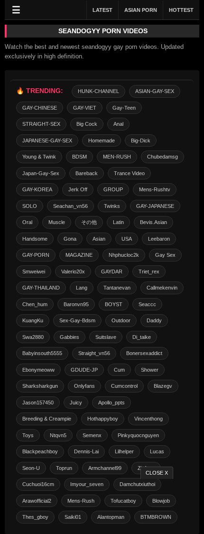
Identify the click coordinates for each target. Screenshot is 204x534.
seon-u (31, 468)
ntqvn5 (58, 435)
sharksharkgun (40, 386)
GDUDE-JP (84, 370)
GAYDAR (111, 271)
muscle (56, 222)
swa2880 (33, 337)
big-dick (140, 140)
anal (118, 124)
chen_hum (34, 304)
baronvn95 (76, 304)
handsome (34, 239)
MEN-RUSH (117, 156)
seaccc (147, 304)
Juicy (76, 402)
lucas (157, 451)
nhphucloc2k (124, 255)
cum (119, 370)
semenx (92, 435)
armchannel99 (104, 468)
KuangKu (32, 320)
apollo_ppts (111, 402)
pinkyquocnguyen (138, 435)
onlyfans (84, 386)
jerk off (77, 189)
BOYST (113, 304)
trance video (129, 173)
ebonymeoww (38, 370)
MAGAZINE (79, 255)
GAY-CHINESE (39, 108)
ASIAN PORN (140, 10)
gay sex (165, 255)
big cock (86, 124)
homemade (101, 140)
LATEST (102, 10)
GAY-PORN (35, 255)
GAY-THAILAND (41, 287)
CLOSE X (157, 473)
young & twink (39, 156)
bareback (86, 173)
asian (99, 239)
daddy (154, 320)
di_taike (141, 337)
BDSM (79, 156)
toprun (64, 468)
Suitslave (105, 337)
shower (149, 370)
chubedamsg (162, 156)
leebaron (159, 239)
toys (28, 435)
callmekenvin (162, 287)
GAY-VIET (84, 108)
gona (70, 239)
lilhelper (124, 451)
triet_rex (149, 271)
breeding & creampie (46, 419)
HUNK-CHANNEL (98, 91)
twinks (112, 206)
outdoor (120, 320)
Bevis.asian (153, 222)
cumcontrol (124, 386)
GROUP (113, 189)
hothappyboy (102, 419)
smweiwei (33, 271)
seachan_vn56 (70, 206)
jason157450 (38, 402)
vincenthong (148, 419)
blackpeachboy (40, 451)
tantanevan (116, 287)
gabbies (69, 337)
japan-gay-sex (40, 173)
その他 (89, 222)
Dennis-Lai (86, 451)
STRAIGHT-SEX (41, 124)
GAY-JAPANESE (155, 206)
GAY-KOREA (37, 189)
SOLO (29, 206)
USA (126, 239)
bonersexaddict (144, 353)
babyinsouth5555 (42, 353)
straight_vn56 (94, 353)
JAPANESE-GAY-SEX (47, 140)
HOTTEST (181, 10)
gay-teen (124, 108)
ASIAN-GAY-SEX (154, 91)
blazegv (163, 386)
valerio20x (73, 271)
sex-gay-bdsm (77, 320)
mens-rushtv (154, 189)
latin (118, 222)
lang (81, 287)
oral (27, 222)
